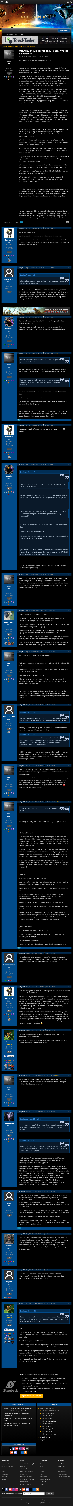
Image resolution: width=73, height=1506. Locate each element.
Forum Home (9, 34)
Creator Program (45, 1479)
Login (23, 34)
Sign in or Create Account (31, 1396)
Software (5, 1460)
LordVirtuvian (9, 965)
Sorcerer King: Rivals (25, 1484)
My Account (61, 1466)
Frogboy (9, 1042)
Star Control (23, 1474)
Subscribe (49, 1494)
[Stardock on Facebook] (13, 1448)
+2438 (9, 1052)
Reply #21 (22, 1303)
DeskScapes (5, 1474)
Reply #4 (21, 353)
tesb (9, 61)
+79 (9, 634)
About (42, 1464)
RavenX (9, 1245)
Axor (9, 1203)
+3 (9, 977)
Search (17, 34)
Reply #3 (21, 317)
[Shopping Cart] (67, 2)
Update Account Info (64, 1476)
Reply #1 (21, 228)
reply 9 (32, 734)
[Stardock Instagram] (23, 1448)
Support (61, 1460)
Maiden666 (9, 1123)
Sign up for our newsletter (12, 1494)
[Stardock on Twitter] (10, 1448)
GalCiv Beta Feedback (29, 46)
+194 (9, 1258)
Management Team (45, 1469)
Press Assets (43, 1476)
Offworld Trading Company (27, 1479)
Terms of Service (35, 1503)
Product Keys (62, 1471)
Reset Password (62, 1474)
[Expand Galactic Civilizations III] (38, 1408)
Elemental (22, 1466)
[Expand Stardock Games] (38, 1437)
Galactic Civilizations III (14, 46)
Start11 (4, 1469)
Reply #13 (22, 953)
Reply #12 (22, 802)
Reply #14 (22, 987)
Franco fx (9, 240)
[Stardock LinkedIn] (22, 1452)
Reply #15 (22, 1030)
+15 (9, 341)
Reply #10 (22, 705)
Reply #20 (22, 1270)
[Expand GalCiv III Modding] (40, 1423)
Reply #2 (21, 268)
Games (22, 1460)
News (41, 1474)
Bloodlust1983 (9, 716)
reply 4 (32, 472)
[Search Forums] (71, 2)
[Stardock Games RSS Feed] (25, 1452)
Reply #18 (22, 1191)
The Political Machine (26, 1476)
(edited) (56, 353)
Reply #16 (22, 1075)
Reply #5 (21, 425)
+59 (9, 252)
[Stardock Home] (6, 2)
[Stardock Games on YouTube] (17, 1448)
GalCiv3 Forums (43, 56)
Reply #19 (22, 1234)
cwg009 (9, 1281)
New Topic (64, 30)
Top (69, 228)
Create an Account (63, 1469)
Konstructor (9, 279)
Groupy (4, 1479)
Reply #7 (21, 574)
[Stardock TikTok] (18, 1452)
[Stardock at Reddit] (11, 1452)
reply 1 (34, 275)
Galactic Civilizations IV (26, 1469)
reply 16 (33, 1311)
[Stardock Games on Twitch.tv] (20, 1448)
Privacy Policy (25, 1503)
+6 (9, 1294)
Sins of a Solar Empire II (26, 1471)
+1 (9, 728)
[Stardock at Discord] (15, 1452)
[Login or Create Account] (64, 2)
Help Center (61, 1464)
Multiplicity (5, 1476)
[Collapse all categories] (70, 1408)
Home (4, 46)
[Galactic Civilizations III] (36, 17)
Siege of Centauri (24, 1481)
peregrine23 (9, 622)
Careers (42, 1471)
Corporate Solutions (7, 1466)
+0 (9, 291)
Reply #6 (21, 464)
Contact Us (43, 1481)
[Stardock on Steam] (27, 1448)
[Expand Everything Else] (38, 1439)
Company (43, 1460)
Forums (42, 1484)
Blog (41, 1466)
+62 (9, 1135)
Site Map (49, 1503)
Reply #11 (22, 766)
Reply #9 (21, 651)
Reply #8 (21, 610)
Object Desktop (6, 1464)
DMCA (43, 1503)
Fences (3, 1471)
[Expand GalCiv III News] (40, 1426)
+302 (9, 73)
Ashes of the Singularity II (27, 1464)
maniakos (9, 329)
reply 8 (38, 1119)
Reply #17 (22, 1111)
